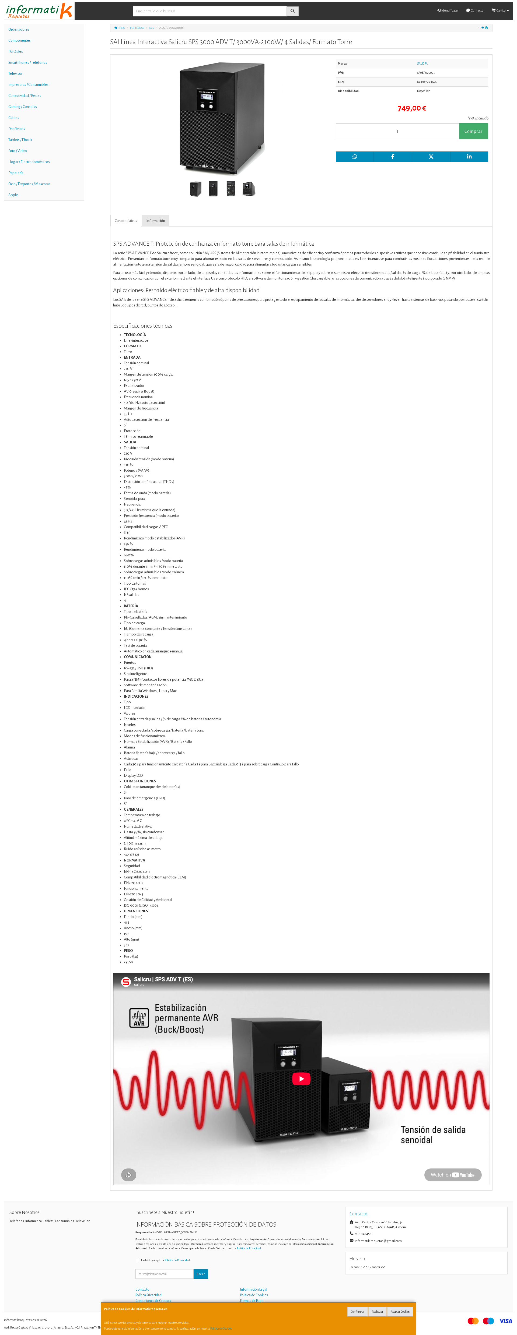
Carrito (501, 10)
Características (126, 221)
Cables (13, 118)
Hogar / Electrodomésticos (29, 162)
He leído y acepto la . (166, 1260)
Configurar (357, 1311)
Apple (13, 195)
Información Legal (253, 1289)
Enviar (201, 1274)
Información (155, 221)
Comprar (473, 131)
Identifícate (449, 10)
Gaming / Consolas (22, 107)
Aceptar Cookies (400, 1311)
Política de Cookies (221, 1328)
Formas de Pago (252, 1301)
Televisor (15, 74)
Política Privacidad (148, 1295)
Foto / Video (17, 151)
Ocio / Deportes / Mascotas (29, 184)
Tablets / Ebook (20, 140)
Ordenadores (18, 29)
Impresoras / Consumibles (28, 85)
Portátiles (15, 52)
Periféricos (16, 129)
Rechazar (377, 1311)
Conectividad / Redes (24, 96)
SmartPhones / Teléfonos (27, 63)
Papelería (15, 173)
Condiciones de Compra (153, 1301)
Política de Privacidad (249, 1248)
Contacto (477, 10)
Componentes (19, 40)
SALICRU (422, 63)
